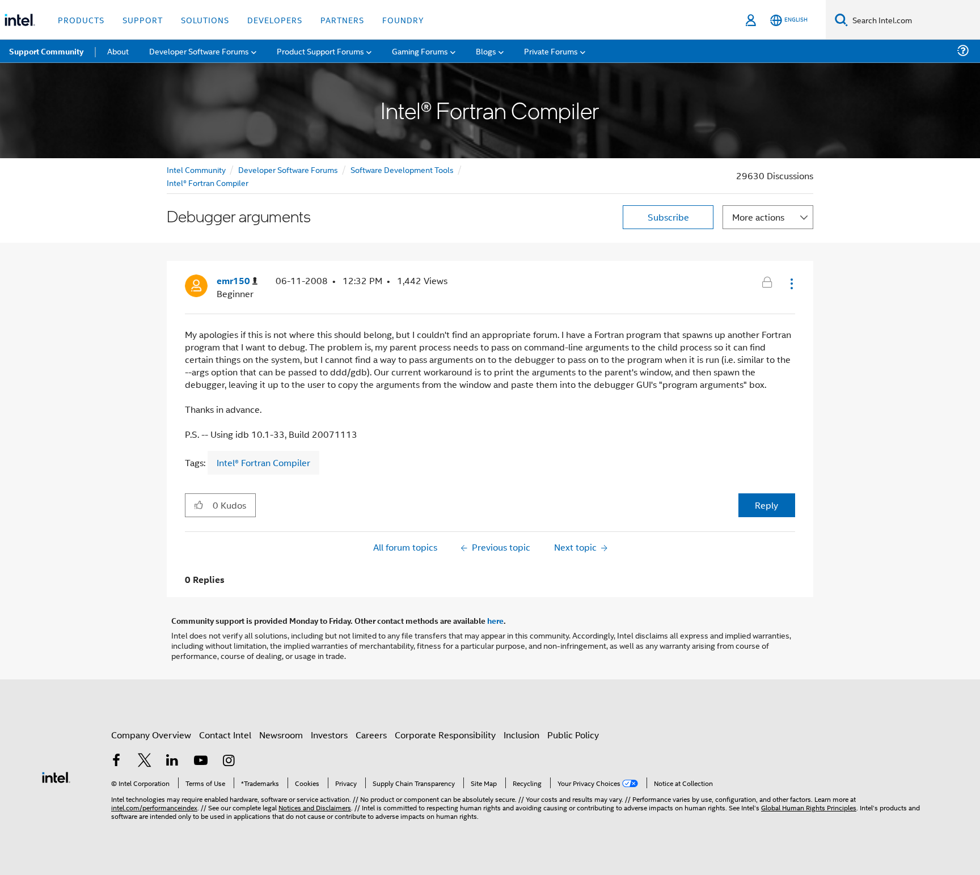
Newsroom (281, 734)
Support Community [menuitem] (46, 51)
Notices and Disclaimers (314, 807)
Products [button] (81, 20)
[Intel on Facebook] (116, 761)
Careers (371, 734)
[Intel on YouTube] (200, 761)
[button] (790, 283)
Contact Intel (225, 734)
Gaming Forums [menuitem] (420, 51)
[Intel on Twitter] (144, 761)
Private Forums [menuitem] (551, 51)
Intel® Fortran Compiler (207, 182)
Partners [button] (342, 20)
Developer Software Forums (288, 169)
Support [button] (142, 20)
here (495, 620)
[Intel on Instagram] (228, 761)
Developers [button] (274, 20)
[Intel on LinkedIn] (172, 761)
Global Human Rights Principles (808, 807)
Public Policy (573, 734)
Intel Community (196, 169)
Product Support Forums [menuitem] (320, 51)
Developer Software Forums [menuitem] (199, 51)
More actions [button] (758, 216)
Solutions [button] (205, 20)
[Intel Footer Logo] (56, 776)
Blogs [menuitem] (486, 51)
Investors (329, 734)
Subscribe (668, 216)
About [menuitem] (118, 51)
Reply (766, 505)
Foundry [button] (403, 20)
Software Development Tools (402, 169)
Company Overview (151, 734)
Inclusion (521, 734)
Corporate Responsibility (445, 734)
